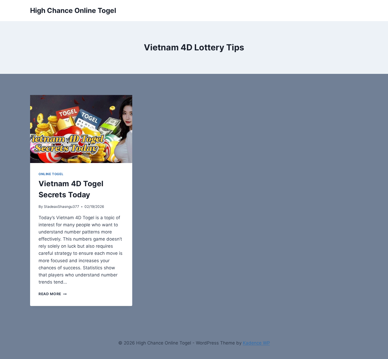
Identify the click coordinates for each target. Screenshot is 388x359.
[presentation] (81, 129)
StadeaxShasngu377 (61, 206)
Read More (53, 294)
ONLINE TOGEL (51, 174)
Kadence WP (256, 343)
